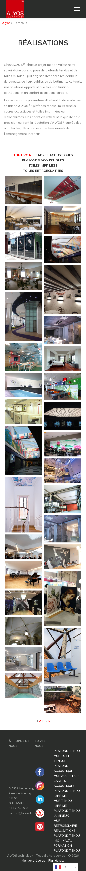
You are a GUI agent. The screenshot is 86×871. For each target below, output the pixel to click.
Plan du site (56, 860)
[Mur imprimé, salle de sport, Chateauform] (62, 556)
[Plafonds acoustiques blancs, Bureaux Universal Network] (23, 546)
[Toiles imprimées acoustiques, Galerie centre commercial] (62, 249)
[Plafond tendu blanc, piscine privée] (23, 685)
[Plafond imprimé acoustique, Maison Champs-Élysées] (62, 330)
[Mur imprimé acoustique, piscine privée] (23, 385)
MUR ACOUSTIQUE (67, 776)
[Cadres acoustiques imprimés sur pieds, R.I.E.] (62, 386)
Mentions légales (33, 860)
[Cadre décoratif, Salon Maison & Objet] (62, 598)
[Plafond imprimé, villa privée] (23, 504)
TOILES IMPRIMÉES (43, 165)
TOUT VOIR (22, 155)
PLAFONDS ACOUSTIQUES (43, 160)
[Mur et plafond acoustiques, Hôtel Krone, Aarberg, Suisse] (62, 220)
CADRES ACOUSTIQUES (54, 155)
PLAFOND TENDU (67, 751)
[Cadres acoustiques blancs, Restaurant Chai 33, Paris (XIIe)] (62, 499)
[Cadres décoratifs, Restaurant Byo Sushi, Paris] (23, 246)
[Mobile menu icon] (77, 9)
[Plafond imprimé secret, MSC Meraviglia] (62, 416)
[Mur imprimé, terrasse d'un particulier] (62, 699)
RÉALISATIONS (64, 830)
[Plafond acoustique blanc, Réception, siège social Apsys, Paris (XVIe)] (23, 659)
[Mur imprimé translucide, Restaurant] (62, 444)
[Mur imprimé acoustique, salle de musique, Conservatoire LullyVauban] (23, 575)
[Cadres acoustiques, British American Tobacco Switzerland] (23, 357)
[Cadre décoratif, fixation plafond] (62, 190)
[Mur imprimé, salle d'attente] (62, 655)
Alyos (6, 23)
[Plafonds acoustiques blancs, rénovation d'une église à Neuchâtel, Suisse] (23, 631)
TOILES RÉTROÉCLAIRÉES (43, 171)
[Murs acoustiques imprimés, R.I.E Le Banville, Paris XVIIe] (23, 190)
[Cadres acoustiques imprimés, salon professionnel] (23, 603)
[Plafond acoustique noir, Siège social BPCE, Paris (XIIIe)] (23, 316)
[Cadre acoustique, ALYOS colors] (62, 358)
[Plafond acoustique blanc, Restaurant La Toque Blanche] (23, 276)
